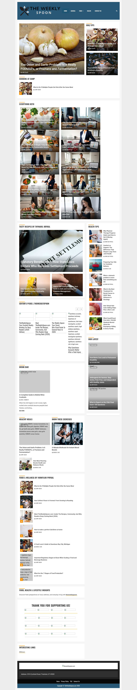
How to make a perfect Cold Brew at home (26, 531)
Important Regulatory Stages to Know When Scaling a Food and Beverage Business (26, 560)
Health (89, 11)
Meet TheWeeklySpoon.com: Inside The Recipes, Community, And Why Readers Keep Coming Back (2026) (43, 328)
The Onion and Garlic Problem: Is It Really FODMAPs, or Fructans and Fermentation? (51, 49)
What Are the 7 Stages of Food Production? (26, 574)
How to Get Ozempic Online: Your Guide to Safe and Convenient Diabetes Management (65, 289)
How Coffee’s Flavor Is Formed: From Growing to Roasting (26, 501)
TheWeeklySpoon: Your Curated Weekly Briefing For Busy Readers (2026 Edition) (26, 327)
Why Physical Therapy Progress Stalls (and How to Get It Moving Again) (95, 236)
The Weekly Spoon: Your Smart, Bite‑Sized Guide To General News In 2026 (58, 327)
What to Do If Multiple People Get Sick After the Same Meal (25, 88)
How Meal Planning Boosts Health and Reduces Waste (25, 464)
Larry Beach (25, 72)
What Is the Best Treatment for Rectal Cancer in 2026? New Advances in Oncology (95, 294)
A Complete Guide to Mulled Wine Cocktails (34, 381)
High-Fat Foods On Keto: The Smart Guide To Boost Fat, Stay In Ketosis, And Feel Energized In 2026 (39, 167)
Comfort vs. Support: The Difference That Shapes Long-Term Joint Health (95, 250)
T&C (71, 681)
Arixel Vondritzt (25, 400)
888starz (22, 652)
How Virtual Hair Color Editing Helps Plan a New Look (95, 309)
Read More (21, 410)
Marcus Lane (67, 217)
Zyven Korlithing (95, 362)
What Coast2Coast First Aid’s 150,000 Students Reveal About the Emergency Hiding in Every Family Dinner (95, 323)
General (73, 11)
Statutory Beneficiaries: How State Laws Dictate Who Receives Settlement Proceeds (51, 251)
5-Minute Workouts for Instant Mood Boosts (67, 434)
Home (65, 11)
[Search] (116, 11)
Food (80, 11)
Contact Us (98, 11)
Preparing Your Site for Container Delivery (95, 265)
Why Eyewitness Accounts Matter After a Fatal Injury (74, 349)
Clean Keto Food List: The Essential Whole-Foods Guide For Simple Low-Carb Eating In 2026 (38, 122)
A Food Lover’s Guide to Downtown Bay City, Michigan (26, 545)
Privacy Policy (65, 681)
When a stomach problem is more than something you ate (95, 280)
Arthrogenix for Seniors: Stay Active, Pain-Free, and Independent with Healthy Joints (103, 380)
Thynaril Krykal (26, 269)
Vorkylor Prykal (27, 127)
